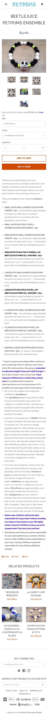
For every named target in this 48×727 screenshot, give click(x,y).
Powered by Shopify (34, 712)
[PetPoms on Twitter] (19, 671)
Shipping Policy (36, 691)
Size (4, 119)
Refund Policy (25, 694)
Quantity (6, 142)
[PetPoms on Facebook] (24, 671)
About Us (23, 691)
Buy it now (24, 167)
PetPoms (23, 712)
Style (4, 130)
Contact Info (11, 691)
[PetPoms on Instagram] (28, 671)
